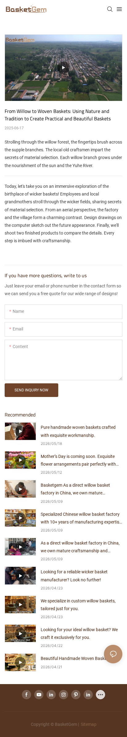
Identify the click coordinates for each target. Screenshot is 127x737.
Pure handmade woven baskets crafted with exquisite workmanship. (78, 431)
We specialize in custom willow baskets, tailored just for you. (78, 604)
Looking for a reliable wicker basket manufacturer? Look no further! (74, 575)
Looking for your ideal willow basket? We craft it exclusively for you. (79, 633)
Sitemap (88, 724)
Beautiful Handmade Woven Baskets (75, 658)
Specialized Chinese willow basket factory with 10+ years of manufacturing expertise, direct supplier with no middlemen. (81, 519)
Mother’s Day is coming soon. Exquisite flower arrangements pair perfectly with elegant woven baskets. (78, 461)
